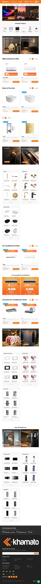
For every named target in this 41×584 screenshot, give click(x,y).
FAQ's (15, 560)
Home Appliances (5, 566)
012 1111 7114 (13, 532)
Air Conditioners (17, 566)
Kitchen (28, 565)
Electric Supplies (30, 566)
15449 (31, 532)
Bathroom (16, 565)
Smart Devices (4, 568)
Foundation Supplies (5, 565)
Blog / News (4, 560)
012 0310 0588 (7, 532)
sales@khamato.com (22, 532)
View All (11, 202)
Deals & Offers (17, 568)
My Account (14, 2)
